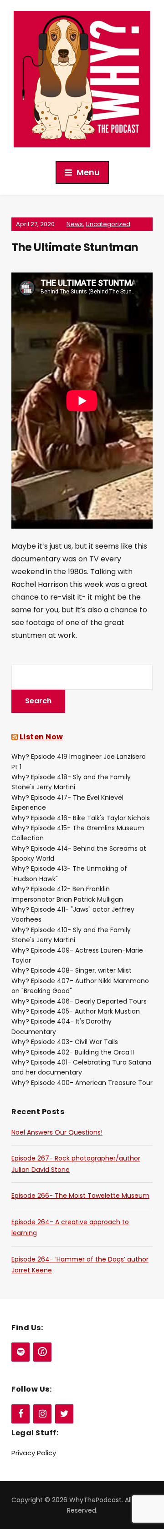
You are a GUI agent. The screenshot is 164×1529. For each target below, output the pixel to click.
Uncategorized (108, 224)
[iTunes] (42, 1352)
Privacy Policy (33, 1453)
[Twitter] (64, 1413)
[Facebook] (20, 1413)
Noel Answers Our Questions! (56, 1132)
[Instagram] (42, 1413)
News (75, 224)
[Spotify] (20, 1352)
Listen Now (41, 737)
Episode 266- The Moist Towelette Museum (80, 1195)
